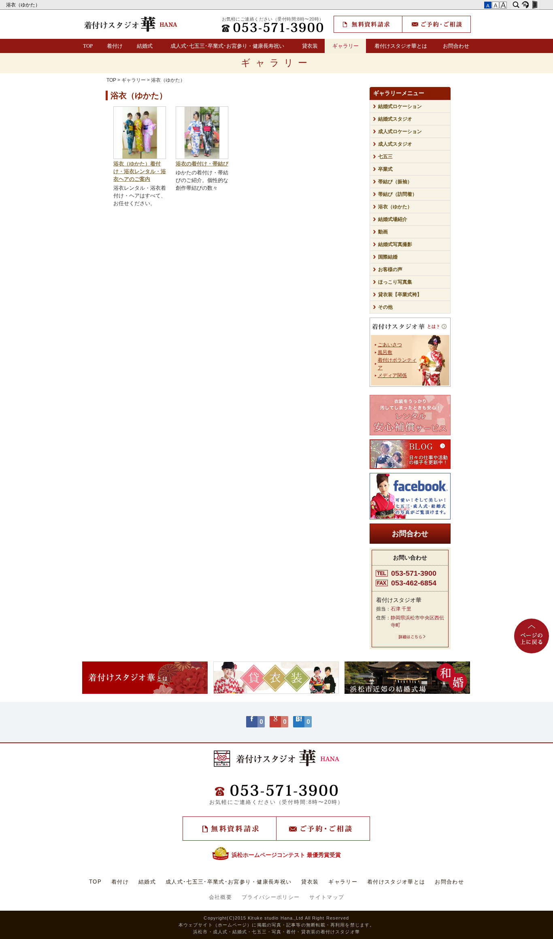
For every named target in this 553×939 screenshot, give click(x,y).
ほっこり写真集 (395, 282)
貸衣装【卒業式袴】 (400, 294)
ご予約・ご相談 (436, 24)
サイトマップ (326, 897)
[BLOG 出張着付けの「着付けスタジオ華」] (410, 454)
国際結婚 (388, 257)
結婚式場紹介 (392, 219)
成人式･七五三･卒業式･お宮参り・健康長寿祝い (227, 46)
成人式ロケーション (400, 131)
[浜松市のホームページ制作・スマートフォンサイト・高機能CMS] (525, 5)
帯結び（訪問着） (397, 194)
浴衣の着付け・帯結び (202, 164)
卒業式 (385, 169)
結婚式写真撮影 (395, 244)
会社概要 (220, 897)
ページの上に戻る (531, 636)
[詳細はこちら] (410, 638)
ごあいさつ (390, 345)
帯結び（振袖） (395, 181)
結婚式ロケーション (400, 106)
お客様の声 (390, 269)
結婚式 (145, 46)
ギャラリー (345, 46)
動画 (383, 232)
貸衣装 (310, 46)
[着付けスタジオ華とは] (410, 328)
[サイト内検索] (516, 5)
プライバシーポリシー (271, 897)
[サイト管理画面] (534, 5)
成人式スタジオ (395, 144)
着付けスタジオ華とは (400, 46)
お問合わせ (456, 46)
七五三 (385, 156)
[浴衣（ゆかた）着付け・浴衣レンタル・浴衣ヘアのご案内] (139, 157)
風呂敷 (385, 352)
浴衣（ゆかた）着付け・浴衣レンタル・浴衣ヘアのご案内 (139, 171)
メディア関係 (392, 375)
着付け (115, 46)
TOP (88, 46)
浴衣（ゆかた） (23, 5)
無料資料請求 (368, 24)
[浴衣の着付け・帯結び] (202, 157)
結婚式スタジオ (395, 119)
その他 (388, 307)
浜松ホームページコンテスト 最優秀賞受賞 (286, 855)
